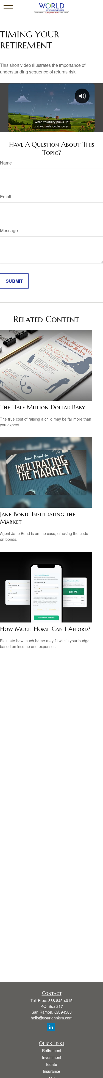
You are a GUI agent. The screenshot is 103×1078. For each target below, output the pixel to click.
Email (5, 196)
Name (6, 163)
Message (9, 230)
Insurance (51, 1071)
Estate (51, 1064)
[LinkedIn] (51, 1027)
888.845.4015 (60, 1000)
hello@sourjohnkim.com (52, 1018)
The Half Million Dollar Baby (42, 407)
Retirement (51, 1050)
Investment (51, 1057)
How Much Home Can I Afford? (45, 629)
